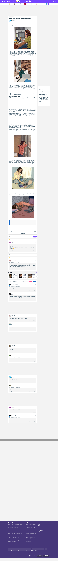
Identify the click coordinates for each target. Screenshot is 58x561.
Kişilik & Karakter (17, 550)
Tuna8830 (12, 385)
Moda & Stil (22, 550)
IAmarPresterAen (13, 284)
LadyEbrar (12, 293)
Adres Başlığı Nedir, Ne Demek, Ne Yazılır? (13, 535)
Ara (13, 1)
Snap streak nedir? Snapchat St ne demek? (13, 537)
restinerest (12, 415)
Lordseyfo (12, 345)
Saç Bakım (32, 550)
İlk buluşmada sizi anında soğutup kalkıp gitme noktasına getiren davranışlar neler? (31, 525)
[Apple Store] (40, 556)
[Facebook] (32, 556)
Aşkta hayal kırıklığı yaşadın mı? (29, 544)
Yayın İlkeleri (39, 529)
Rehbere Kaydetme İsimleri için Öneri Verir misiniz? (14, 529)
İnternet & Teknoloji (11, 550)
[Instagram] (34, 556)
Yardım (39, 524)
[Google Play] (46, 556)
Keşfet (9, 1)
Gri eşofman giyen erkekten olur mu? (30, 527)
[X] (30, 556)
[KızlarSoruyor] (11, 555)
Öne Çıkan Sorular (40, 531)
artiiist (12, 315)
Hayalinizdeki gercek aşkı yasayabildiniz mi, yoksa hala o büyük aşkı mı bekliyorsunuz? (30, 538)
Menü (4, 1)
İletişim (39, 525)
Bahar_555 (12, 260)
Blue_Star (12, 242)
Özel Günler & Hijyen (27, 550)
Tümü (36, 272)
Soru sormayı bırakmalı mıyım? (29, 531)
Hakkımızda (39, 526)
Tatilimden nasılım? (28, 535)
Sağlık (36, 550)
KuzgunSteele (13, 20)
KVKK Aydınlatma (40, 530)
